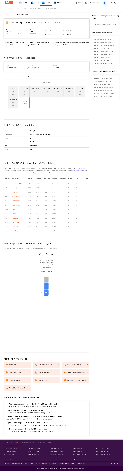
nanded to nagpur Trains (102, 60)
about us (6, 464)
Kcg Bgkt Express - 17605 (102, 448)
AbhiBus (73, 464)
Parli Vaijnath (16, 201)
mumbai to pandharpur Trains (103, 78)
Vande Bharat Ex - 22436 (56, 459)
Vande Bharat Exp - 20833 (103, 459)
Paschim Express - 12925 (33, 454)
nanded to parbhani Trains (102, 42)
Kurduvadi (15, 226)
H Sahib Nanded (17, 183)
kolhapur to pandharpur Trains (104, 90)
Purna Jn (14, 188)
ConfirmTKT (81, 464)
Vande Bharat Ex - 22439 (56, 451)
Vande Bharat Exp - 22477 (80, 448)
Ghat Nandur (16, 205)
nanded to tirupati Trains (102, 48)
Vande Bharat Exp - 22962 (11, 448)
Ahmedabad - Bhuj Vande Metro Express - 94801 (58, 455)
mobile (31, 464)
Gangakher (15, 196)
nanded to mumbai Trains (102, 39)
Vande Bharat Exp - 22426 (103, 451)
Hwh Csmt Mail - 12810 (33, 451)
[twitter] (114, 464)
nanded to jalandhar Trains (103, 63)
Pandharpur (15, 231)
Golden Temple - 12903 (10, 454)
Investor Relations (17, 464)
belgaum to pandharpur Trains (104, 93)
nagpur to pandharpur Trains (103, 87)
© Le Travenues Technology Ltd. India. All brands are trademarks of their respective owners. (61, 468)
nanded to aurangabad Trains (104, 45)
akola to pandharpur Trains (103, 96)
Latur (13, 214)
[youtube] (117, 464)
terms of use (46, 464)
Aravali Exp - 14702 (32, 459)
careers (54, 464)
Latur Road (15, 209)
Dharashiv (15, 218)
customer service (64, 464)
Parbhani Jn (15, 192)
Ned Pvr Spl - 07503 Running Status (105, 24)
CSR (26, 464)
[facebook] (112, 464)
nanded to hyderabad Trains (103, 51)
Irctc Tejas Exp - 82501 (10, 451)
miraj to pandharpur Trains (102, 84)
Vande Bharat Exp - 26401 (80, 451)
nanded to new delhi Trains (103, 54)
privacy (38, 464)
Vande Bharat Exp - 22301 (103, 454)
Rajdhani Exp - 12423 (78, 459)
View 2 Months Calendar (24, 103)
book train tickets (78, 170)
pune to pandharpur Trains (102, 81)
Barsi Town (15, 222)
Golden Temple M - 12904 (11, 459)
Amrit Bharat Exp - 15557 (79, 454)
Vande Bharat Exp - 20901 (34, 448)
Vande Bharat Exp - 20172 (57, 448)
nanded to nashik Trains (102, 57)
